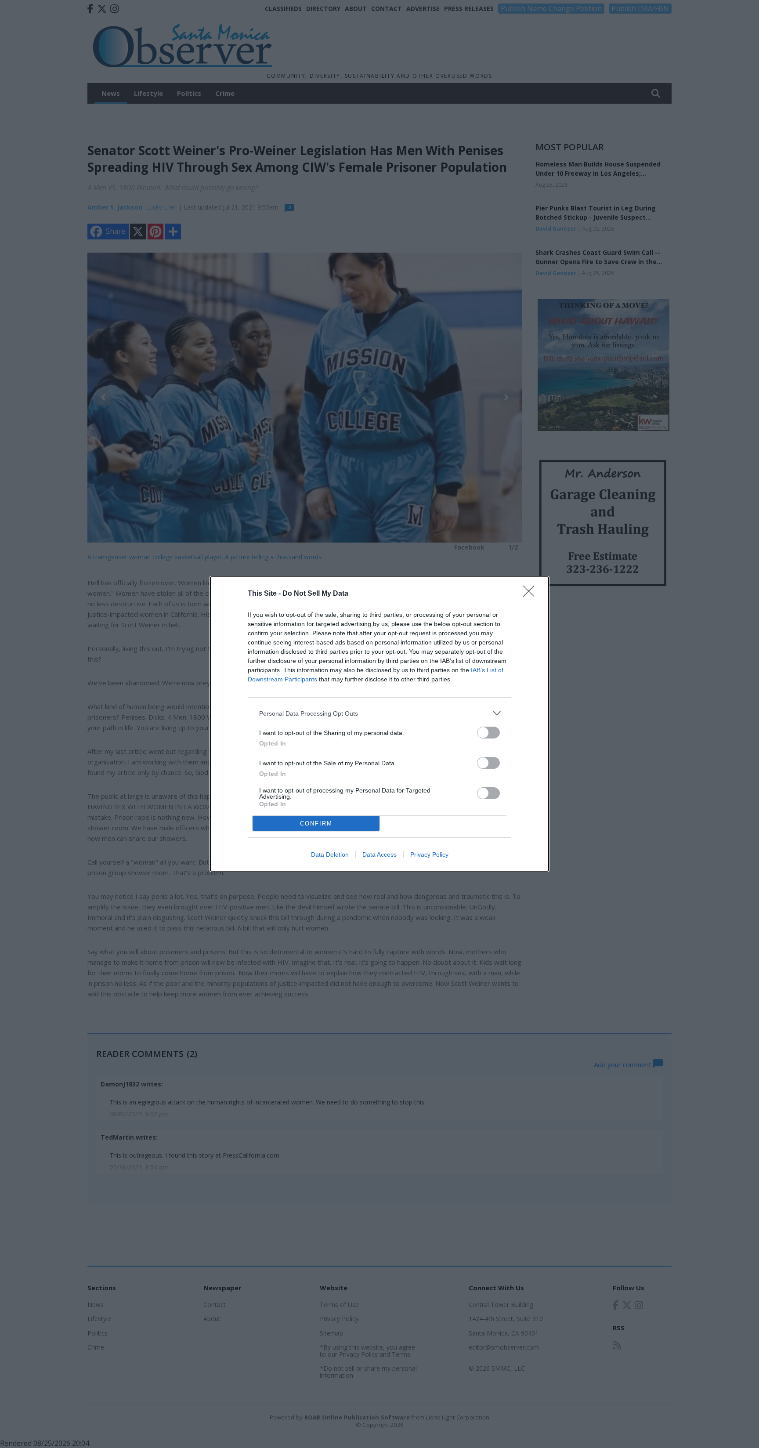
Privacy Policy (429, 854)
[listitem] (379, 713)
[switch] (488, 732)
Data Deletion (330, 854)
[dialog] (379, 724)
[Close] (531, 594)
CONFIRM (316, 823)
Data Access (379, 854)
